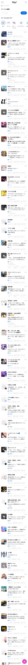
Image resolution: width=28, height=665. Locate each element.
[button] (2, 2)
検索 (24, 12)
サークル (4, 5)
